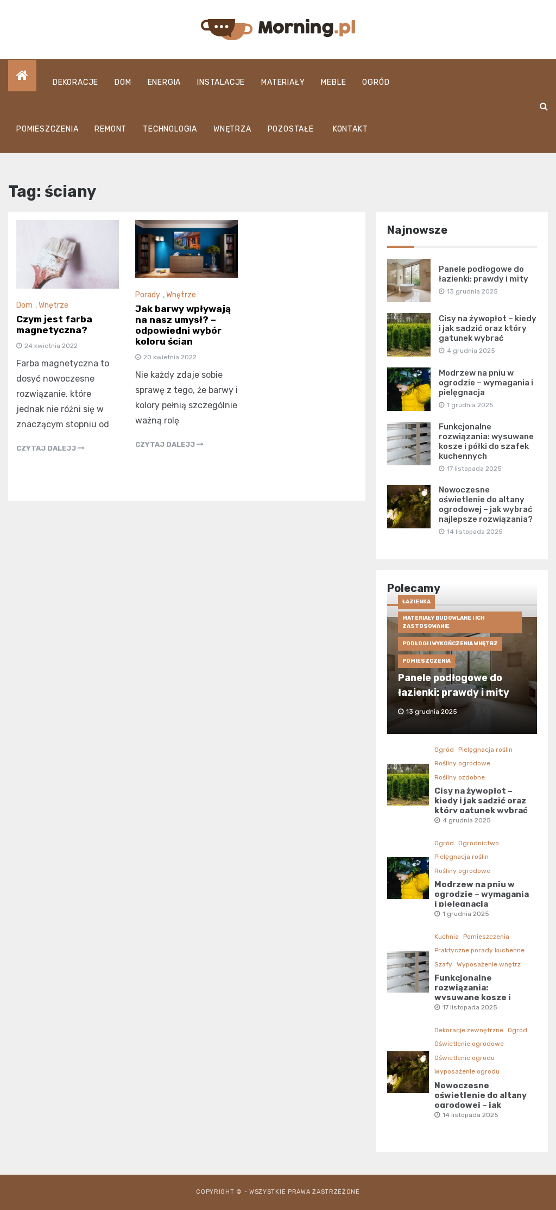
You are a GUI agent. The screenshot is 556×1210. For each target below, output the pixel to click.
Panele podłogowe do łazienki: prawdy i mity (483, 274)
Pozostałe (291, 129)
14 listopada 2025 (470, 1115)
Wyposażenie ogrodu (467, 1071)
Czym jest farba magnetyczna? (54, 324)
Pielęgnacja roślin (485, 749)
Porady (147, 295)
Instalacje (221, 82)
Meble (333, 82)
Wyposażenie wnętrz (489, 964)
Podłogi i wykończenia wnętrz (450, 643)
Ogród (375, 82)
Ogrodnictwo (478, 843)
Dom (123, 82)
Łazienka (416, 601)
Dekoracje (75, 82)
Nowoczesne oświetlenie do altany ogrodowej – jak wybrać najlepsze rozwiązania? (486, 504)
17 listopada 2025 (470, 1007)
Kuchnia (446, 936)
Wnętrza (232, 129)
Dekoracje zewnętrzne (468, 1030)
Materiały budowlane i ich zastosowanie (443, 622)
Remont (110, 129)
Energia (164, 82)
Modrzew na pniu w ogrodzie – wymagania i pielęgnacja (486, 382)
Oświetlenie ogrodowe (469, 1043)
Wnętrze (53, 305)
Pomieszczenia (47, 129)
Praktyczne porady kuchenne (479, 950)
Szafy (443, 964)
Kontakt (350, 129)
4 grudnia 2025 (467, 820)
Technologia (170, 129)
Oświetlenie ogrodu (464, 1058)
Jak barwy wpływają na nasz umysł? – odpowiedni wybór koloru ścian (183, 325)
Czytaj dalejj (47, 448)
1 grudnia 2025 (466, 914)
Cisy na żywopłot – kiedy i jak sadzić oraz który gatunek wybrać (487, 328)
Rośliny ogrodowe (462, 763)
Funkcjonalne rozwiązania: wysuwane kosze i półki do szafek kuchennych (486, 441)
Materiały (283, 82)
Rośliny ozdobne (459, 777)
